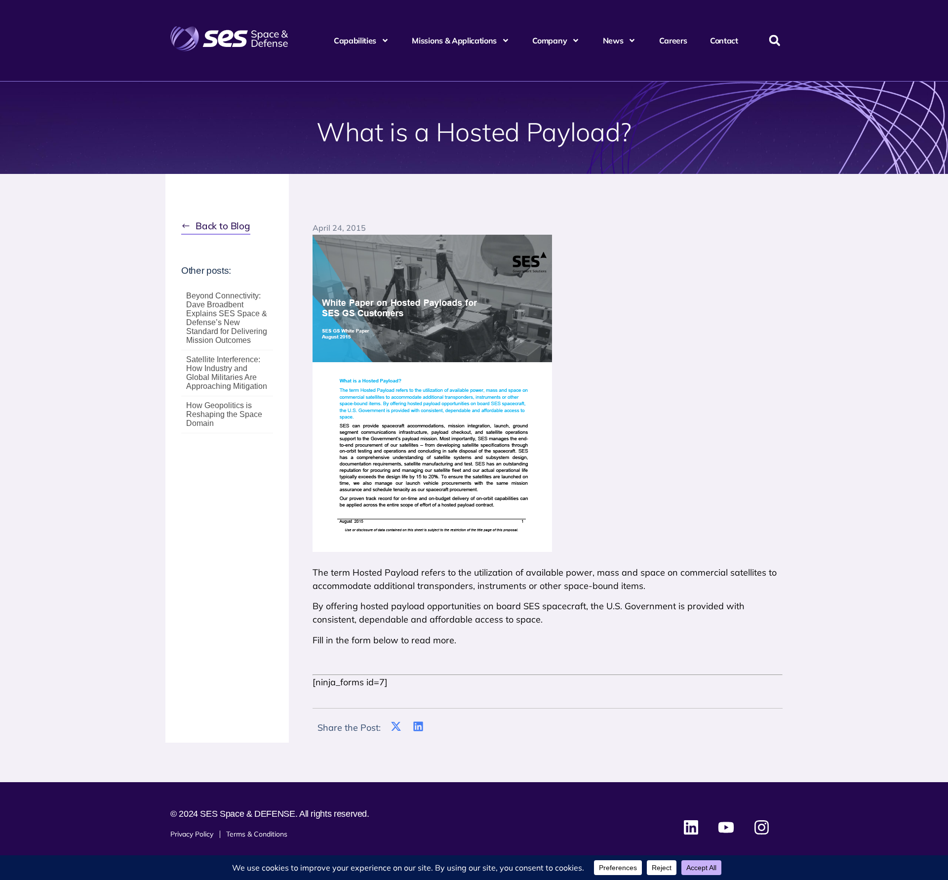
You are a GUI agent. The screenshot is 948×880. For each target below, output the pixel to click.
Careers (673, 40)
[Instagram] (761, 827)
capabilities (355, 40)
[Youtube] (726, 827)
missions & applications (454, 40)
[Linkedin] (691, 827)
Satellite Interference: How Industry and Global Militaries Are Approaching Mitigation (226, 372)
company (549, 40)
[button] (774, 41)
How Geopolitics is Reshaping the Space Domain (224, 414)
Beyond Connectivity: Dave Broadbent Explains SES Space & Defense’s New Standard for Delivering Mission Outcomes (226, 318)
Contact (724, 40)
